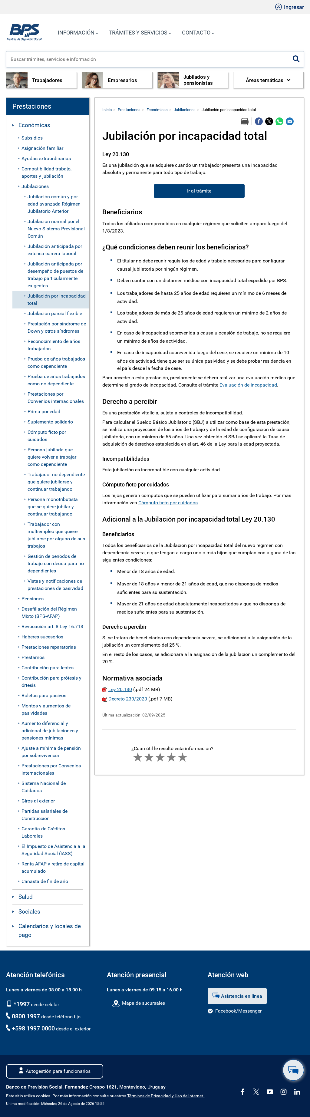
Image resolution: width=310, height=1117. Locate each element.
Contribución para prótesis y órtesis (51, 681)
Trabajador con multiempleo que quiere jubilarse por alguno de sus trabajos (56, 535)
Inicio (107, 109)
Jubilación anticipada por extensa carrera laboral (55, 249)
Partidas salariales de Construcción (44, 814)
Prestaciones (129, 109)
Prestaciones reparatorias (48, 647)
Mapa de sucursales (143, 1003)
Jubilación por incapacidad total (57, 299)
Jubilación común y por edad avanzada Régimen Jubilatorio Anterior (54, 204)
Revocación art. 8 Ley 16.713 (52, 626)
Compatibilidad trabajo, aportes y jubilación (46, 172)
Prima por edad (44, 411)
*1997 (21, 1004)
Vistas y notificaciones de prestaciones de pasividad (55, 584)
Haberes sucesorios (42, 637)
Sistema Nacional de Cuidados (43, 786)
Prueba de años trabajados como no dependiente (56, 380)
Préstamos (33, 657)
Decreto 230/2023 (127, 699)
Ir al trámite (199, 191)
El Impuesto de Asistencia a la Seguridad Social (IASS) (53, 849)
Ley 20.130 (120, 689)
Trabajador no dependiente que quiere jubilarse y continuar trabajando (56, 482)
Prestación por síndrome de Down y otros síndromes (57, 327)
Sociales (29, 911)
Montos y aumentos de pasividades (46, 709)
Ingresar (293, 7)
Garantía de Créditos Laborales (43, 832)
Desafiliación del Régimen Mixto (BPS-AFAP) (49, 612)
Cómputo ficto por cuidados (47, 435)
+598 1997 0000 (33, 1028)
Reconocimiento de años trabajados (54, 344)
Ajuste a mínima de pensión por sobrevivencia (51, 751)
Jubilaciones (35, 186)
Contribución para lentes (47, 668)
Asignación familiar (42, 148)
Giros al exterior (38, 801)
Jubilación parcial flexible (55, 313)
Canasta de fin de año (44, 881)
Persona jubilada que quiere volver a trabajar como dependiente (52, 457)
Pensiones (32, 598)
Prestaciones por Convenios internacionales (56, 397)
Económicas (34, 125)
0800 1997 (26, 1016)
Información (76, 32)
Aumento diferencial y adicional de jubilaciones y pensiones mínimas (49, 730)
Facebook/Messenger (238, 1011)
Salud (25, 896)
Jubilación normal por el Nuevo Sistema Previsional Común (56, 229)
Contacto (196, 32)
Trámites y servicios (138, 32)
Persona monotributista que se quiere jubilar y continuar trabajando (53, 506)
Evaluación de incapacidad (248, 385)
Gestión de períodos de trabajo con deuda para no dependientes (56, 563)
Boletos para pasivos (43, 695)
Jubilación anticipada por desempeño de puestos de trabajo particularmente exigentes (55, 274)
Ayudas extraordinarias (46, 158)
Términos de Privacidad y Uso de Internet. (165, 1096)
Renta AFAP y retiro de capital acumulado (52, 867)
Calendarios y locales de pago (49, 930)
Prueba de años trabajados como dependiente (56, 362)
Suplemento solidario (50, 422)
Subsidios (32, 138)
